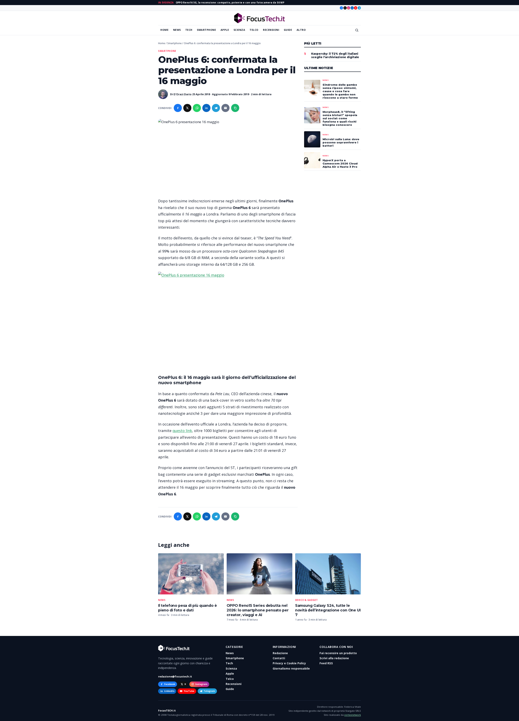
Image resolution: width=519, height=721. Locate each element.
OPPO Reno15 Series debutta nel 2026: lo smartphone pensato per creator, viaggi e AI (258, 610)
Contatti (279, 658)
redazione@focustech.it (175, 676)
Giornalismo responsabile (291, 668)
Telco (254, 30)
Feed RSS (326, 663)
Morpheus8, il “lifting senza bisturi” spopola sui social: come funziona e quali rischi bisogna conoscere (340, 118)
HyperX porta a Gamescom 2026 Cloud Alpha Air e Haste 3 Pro (340, 163)
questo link (182, 430)
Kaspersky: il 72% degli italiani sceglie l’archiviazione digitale (335, 55)
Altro (301, 30)
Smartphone (206, 30)
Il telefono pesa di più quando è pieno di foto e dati (187, 607)
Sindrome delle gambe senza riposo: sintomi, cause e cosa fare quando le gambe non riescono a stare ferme (340, 91)
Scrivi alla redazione (334, 658)
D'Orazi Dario (183, 94)
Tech (188, 30)
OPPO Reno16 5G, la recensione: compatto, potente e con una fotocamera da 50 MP (230, 2)
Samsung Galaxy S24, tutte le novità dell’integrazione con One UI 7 (328, 610)
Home (164, 30)
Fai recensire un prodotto (338, 653)
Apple (225, 30)
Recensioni (271, 30)
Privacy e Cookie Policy (289, 663)
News (177, 30)
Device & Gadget (306, 600)
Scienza (239, 30)
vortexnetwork (352, 714)
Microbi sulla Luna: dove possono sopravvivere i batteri (341, 142)
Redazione (280, 653)
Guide (288, 30)
